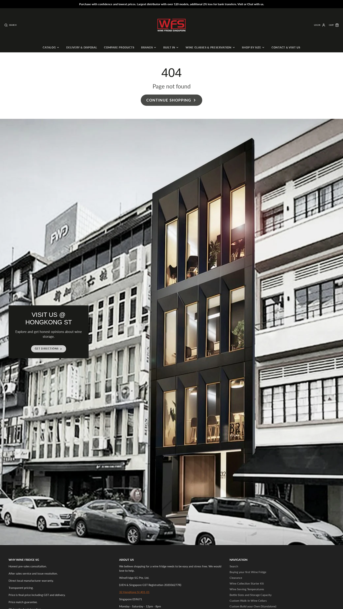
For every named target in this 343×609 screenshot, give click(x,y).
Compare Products (119, 47)
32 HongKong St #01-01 (134, 592)
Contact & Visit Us (286, 47)
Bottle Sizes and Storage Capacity (251, 594)
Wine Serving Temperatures (247, 589)
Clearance (236, 577)
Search (234, 566)
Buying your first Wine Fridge (248, 572)
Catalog (49, 47)
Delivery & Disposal (81, 47)
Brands (147, 47)
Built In (169, 47)
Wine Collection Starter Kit (247, 583)
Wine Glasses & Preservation (209, 47)
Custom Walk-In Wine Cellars (248, 600)
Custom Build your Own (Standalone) (253, 606)
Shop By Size (251, 47)
